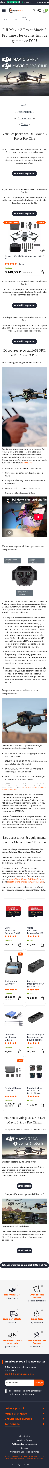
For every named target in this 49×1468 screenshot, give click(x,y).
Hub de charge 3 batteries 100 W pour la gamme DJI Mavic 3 (35, 1037)
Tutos (24, 124)
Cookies (24, 1448)
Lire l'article (24, 1186)
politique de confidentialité (22, 1394)
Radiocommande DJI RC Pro (13, 982)
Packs (24, 105)
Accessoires (24, 118)
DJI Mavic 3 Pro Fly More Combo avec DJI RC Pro (24, 257)
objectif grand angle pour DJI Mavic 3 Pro (25, 882)
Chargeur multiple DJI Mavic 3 (10, 1037)
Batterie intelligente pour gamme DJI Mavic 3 (35, 984)
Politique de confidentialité (24, 1444)
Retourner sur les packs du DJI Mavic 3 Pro (24, 1265)
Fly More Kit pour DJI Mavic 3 (13, 1089)
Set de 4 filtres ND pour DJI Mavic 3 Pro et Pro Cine (34, 1091)
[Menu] (3, 10)
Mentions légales (24, 1440)
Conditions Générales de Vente (24, 1452)
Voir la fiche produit (24, 174)
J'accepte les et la (25, 1392)
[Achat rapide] (42, 272)
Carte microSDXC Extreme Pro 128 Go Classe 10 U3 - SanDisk (35, 930)
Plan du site (24, 1436)
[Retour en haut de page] (45, 1025)
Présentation (24, 111)
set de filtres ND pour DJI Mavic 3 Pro (25, 879)
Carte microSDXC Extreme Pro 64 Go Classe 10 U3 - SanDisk (12, 930)
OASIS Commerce (30, 1465)
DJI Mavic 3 (27, 462)
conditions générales (30, 1391)
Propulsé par (17, 1465)
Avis (21, 264)
